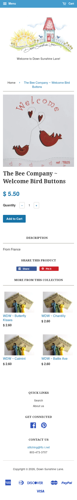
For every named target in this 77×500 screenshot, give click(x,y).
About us (38, 406)
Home (11, 82)
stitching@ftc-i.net (38, 447)
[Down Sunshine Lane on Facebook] (33, 426)
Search (38, 400)
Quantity (9, 205)
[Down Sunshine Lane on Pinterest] (44, 426)
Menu (12, 3)
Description (37, 238)
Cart (71, 3)
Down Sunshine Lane (50, 469)
